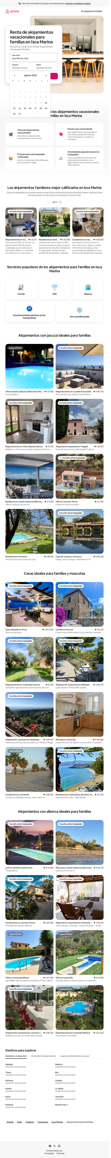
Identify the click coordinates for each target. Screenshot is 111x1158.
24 (20, 108)
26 (30, 108)
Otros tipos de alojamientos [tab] (43, 1056)
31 (20, 114)
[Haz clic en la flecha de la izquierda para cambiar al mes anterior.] (14, 75)
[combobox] (34, 58)
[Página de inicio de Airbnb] (12, 11)
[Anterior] (49, 202)
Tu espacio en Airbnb (91, 11)
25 (25, 108)
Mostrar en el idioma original (78, 3)
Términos (60, 1153)
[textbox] (22, 67)
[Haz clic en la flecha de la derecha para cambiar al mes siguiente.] (46, 75)
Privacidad (49, 1153)
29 (46, 108)
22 (46, 103)
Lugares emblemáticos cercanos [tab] (74, 1056)
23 (14, 108)
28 (41, 108)
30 (14, 114)
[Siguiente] (60, 202)
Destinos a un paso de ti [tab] (16, 1056)
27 (35, 108)
